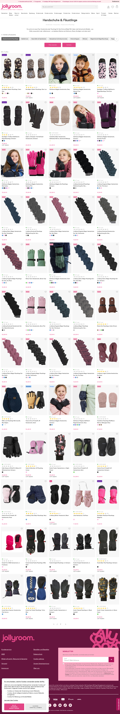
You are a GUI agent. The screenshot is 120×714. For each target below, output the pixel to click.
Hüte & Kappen (74, 39)
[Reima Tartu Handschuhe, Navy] (31, 282)
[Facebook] (49, 705)
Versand (4, 664)
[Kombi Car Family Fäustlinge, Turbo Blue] (26, 614)
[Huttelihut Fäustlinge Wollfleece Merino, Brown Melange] (101, 424)
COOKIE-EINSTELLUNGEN (36, 706)
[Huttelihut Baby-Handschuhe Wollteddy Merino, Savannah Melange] (50, 140)
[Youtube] (60, 705)
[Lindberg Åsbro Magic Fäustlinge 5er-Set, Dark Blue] (74, 282)
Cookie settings (38, 659)
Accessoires (56, 24)
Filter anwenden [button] (53, 45)
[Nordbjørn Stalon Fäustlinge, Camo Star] (2, 93)
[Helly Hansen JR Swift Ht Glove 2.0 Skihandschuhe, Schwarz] (2, 472)
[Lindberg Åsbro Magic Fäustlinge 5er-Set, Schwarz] (75, 282)
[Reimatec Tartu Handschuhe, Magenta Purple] (29, 282)
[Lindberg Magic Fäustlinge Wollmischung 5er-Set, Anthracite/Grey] (74, 330)
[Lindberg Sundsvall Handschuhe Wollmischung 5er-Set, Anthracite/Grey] (97, 235)
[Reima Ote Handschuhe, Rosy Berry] (99, 330)
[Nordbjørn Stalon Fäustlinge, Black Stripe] (7, 93)
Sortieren (69, 45)
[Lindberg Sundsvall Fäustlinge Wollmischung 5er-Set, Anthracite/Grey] (75, 188)
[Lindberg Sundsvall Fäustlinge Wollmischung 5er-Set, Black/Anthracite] (74, 188)
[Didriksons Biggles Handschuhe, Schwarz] (52, 93)
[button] (112, 7)
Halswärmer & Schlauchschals (58, 39)
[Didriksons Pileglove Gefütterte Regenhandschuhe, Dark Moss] (77, 424)
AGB (3, 654)
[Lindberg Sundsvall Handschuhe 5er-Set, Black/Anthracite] (99, 235)
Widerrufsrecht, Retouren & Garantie (14, 659)
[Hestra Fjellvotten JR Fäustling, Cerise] (26, 472)
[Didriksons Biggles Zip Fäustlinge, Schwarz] (50, 188)
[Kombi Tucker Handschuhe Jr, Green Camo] (97, 614)
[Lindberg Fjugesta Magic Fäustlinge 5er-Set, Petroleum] (4, 282)
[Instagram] (55, 705)
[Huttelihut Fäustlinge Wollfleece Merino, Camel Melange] (99, 424)
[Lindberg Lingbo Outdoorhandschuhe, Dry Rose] (97, 377)
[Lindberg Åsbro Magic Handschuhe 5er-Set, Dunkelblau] (2, 235)
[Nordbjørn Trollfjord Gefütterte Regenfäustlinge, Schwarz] (2, 140)
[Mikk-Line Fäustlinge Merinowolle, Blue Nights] (2, 424)
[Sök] (96, 7)
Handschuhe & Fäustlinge (67, 24)
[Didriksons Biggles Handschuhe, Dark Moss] (50, 282)
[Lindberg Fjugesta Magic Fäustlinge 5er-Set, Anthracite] (6, 282)
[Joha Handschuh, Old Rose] (74, 519)
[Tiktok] (65, 705)
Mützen (85, 39)
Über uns (36, 668)
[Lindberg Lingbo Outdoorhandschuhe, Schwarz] (99, 377)
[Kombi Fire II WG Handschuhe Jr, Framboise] (2, 567)
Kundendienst (118, 704)
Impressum (5, 668)
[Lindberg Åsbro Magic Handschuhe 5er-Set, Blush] (4, 235)
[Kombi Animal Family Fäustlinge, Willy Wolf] (26, 567)
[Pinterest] (70, 705)
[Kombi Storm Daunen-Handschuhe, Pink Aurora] (2, 614)
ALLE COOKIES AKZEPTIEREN (14, 707)
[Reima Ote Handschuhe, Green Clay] (101, 330)
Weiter (65, 624)
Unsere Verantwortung (41, 664)
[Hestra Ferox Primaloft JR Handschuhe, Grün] (74, 472)
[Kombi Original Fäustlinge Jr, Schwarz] (50, 567)
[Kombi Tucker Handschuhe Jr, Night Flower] (50, 472)
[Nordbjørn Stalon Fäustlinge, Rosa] (6, 93)
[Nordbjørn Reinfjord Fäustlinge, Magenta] (97, 519)
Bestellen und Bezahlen (41, 650)
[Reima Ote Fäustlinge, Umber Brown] (97, 330)
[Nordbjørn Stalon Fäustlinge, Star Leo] (4, 93)
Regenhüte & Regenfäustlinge (99, 39)
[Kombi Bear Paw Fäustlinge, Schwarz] (97, 567)
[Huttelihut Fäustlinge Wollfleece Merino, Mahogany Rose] (97, 424)
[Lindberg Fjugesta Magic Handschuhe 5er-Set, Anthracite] (99, 188)
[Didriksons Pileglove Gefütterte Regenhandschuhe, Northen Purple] (75, 424)
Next (116, 39)
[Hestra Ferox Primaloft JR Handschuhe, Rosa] (2, 519)
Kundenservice (115, 1)
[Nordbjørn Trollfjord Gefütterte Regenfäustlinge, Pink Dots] (97, 93)
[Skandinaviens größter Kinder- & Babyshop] (11, 6)
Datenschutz (37, 654)
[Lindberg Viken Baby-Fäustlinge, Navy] (26, 519)
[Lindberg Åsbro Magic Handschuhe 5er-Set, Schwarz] (6, 235)
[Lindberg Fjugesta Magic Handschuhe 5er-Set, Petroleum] (97, 188)
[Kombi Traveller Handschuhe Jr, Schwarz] (50, 614)
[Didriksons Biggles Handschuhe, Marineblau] (77, 140)
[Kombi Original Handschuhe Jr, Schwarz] (74, 567)
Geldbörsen (24, 39)
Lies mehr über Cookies (11, 700)
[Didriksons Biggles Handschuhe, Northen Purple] (75, 140)
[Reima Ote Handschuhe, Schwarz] (103, 330)
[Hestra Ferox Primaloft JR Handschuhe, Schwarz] (97, 472)
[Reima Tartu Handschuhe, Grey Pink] (28, 282)
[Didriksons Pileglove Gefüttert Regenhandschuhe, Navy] (74, 424)
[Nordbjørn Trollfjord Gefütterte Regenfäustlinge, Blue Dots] (4, 140)
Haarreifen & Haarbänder (38, 39)
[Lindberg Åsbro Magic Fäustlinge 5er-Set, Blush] (77, 282)
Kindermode (49, 24)
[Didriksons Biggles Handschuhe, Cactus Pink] (79, 140)
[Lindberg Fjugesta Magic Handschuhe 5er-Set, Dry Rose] (101, 188)
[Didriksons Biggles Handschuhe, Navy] (50, 93)
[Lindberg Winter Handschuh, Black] (50, 519)
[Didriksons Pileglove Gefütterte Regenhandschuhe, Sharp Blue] (79, 424)
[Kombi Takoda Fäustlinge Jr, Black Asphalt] (74, 614)
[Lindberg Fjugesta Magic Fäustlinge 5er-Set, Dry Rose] (2, 282)
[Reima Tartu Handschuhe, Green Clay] (26, 282)
